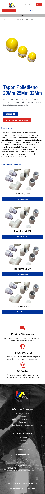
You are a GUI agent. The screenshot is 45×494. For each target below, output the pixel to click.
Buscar (39, 4)
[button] (22, 15)
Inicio (3, 19)
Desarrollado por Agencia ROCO (22, 489)
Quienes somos (23, 449)
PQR (23, 446)
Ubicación (22, 441)
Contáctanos (23, 444)
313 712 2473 (23, 459)
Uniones (8, 19)
